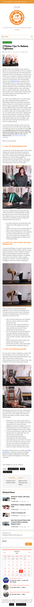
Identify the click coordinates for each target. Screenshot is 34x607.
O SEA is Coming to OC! (18, 513)
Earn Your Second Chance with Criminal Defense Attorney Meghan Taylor (20, 522)
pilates (22, 469)
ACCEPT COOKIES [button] (21, 604)
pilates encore (7, 472)
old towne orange (13, 469)
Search (4, 541)
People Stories (7, 42)
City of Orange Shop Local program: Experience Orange (14, 1)
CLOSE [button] (11, 604)
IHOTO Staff (7, 52)
